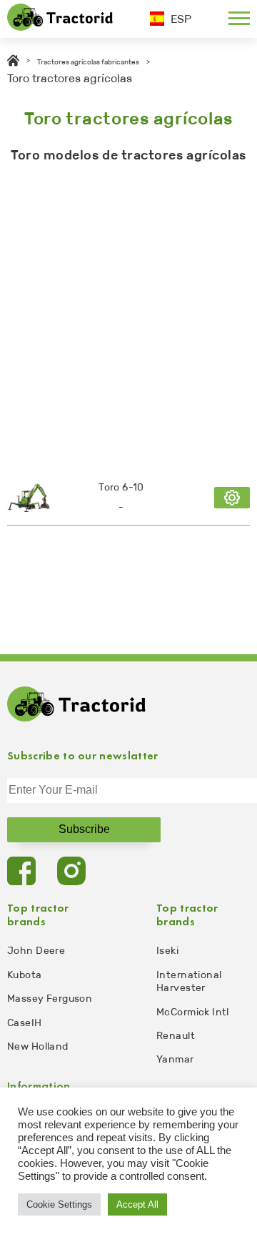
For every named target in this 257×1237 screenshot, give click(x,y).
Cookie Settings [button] (59, 1204)
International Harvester (188, 981)
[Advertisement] (128, 313)
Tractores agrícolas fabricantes (88, 62)
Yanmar (175, 1059)
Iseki (167, 951)
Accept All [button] (137, 1204)
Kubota (24, 975)
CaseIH (24, 1023)
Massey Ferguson (49, 998)
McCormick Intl (192, 1012)
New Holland (38, 1046)
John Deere (36, 951)
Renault (175, 1036)
